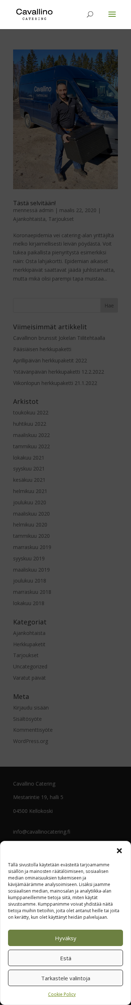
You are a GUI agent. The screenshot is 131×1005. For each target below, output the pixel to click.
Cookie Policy (62, 994)
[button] (119, 850)
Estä (65, 958)
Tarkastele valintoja (65, 978)
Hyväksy (65, 938)
